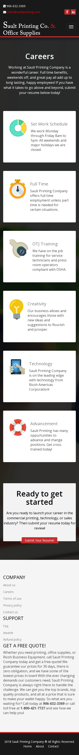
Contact (53, 746)
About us (9, 585)
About (40, 746)
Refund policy (12, 639)
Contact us (10, 612)
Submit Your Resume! (39, 540)
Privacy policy (12, 605)
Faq (5, 626)
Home (27, 746)
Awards (8, 633)
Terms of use (12, 599)
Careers (8, 592)
